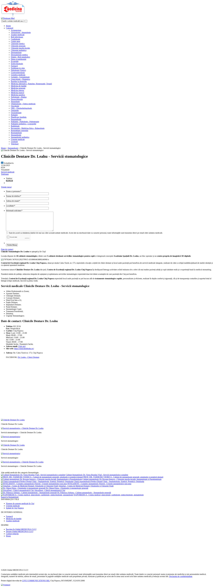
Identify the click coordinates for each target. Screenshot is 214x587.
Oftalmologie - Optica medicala (23, 104)
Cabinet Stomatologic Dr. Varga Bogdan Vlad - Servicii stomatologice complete (97, 475)
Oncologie (15, 106)
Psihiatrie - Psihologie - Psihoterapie (25, 122)
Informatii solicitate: (14, 211)
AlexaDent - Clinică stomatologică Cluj (49, 490)
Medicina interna (17, 90)
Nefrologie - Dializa (19, 97)
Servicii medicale (7, 172)
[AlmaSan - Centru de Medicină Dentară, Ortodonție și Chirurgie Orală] (29, 486)
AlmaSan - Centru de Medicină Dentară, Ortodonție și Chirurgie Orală (85, 486)
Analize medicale (17, 35)
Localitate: (10, 206)
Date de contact (7, 249)
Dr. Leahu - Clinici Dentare (28, 357)
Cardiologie (15, 39)
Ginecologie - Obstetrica (20, 79)
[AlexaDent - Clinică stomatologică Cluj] (17, 490)
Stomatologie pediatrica (20, 137)
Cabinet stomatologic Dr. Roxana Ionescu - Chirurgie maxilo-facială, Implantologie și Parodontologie (121, 479)
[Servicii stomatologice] (10, 437)
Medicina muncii (17, 93)
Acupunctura (16, 30)
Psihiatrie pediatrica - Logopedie (23, 124)
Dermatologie (16, 52)
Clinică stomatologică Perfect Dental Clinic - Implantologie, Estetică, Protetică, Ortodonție (109, 481)
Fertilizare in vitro (18, 68)
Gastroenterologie (18, 73)
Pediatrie (14, 115)
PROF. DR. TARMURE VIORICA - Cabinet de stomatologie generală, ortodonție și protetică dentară (123, 477)
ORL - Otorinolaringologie (21, 108)
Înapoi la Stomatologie (10, 497)
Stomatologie (16, 135)
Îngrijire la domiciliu (19, 81)
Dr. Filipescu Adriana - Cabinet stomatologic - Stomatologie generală (84, 493)
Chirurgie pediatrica (18, 50)
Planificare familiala (18, 117)
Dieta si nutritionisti (18, 59)
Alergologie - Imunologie (21, 32)
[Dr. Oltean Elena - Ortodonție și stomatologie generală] (23, 488)
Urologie (14, 142)
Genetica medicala (18, 75)
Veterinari (14, 144)
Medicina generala (18, 88)
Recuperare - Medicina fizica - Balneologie (27, 128)
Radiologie (15, 126)
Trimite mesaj (6, 187)
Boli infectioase (17, 37)
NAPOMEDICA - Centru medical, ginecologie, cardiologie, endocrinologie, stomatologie (109, 495)
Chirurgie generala (18, 46)
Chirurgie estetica (18, 44)
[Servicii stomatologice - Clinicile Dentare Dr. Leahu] (22, 428)
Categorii (9, 28)
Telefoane (5, 174)
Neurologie (15, 101)
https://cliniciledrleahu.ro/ (24, 349)
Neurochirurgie (17, 99)
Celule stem (15, 41)
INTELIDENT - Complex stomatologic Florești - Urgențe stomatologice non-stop (99, 484)
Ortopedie (15, 110)
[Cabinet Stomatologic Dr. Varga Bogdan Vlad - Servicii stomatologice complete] (33, 475)
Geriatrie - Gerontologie (20, 77)
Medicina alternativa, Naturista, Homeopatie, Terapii (31, 84)
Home (8, 26)
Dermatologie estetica (19, 55)
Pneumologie (16, 119)
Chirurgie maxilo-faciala (20, 48)
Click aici (22, 346)
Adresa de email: (13, 201)
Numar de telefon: (13, 196)
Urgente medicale (18, 139)
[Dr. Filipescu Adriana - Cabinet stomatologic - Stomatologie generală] (29, 493)
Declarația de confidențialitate (180, 576)
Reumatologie (16, 133)
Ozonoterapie (16, 113)
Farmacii (14, 66)
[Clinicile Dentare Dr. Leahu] (13, 420)
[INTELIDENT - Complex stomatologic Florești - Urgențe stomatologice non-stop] (34, 484)
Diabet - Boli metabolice (20, 57)
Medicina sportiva (18, 95)
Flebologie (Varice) (18, 70)
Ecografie (14, 61)
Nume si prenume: (13, 191)
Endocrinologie (17, 64)
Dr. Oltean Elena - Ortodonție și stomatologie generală (67, 488)
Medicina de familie (18, 86)
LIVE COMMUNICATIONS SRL (36, 581)
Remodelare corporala (19, 130)
